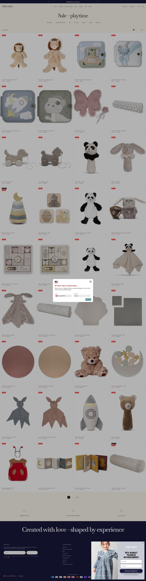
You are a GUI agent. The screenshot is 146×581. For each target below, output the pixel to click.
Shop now (88, 299)
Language (76, 293)
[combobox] (61, 296)
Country (56, 293)
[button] (90, 281)
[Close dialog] (142, 543)
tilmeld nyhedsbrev (131, 571)
